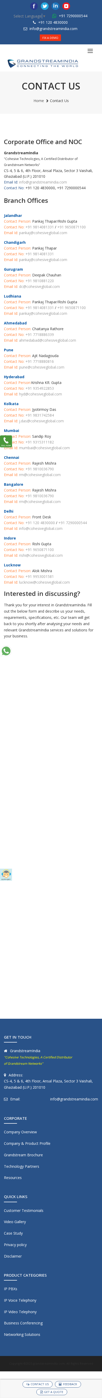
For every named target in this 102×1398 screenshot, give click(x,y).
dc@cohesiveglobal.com (39, 286)
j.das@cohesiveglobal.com (41, 420)
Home (38, 100)
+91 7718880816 (39, 361)
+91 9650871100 (71, 226)
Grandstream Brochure (23, 1154)
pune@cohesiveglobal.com (41, 367)
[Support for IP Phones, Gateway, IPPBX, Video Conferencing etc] (6, 875)
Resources (13, 1177)
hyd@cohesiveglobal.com (40, 394)
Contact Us (40, 1384)
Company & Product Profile (27, 1143)
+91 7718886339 (39, 334)
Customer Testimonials (23, 1210)
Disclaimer (13, 1256)
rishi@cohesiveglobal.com (40, 555)
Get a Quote (53, 1392)
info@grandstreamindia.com (53, 28)
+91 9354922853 (39, 388)
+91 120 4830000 (52, 22)
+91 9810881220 (39, 280)
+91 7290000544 (72, 15)
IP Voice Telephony (20, 1300)
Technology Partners (21, 1166)
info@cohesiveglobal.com (40, 528)
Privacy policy (15, 1244)
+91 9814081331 (39, 226)
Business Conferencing (23, 1322)
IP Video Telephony (20, 1311)
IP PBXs (10, 1288)
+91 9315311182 (39, 442)
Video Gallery (15, 1221)
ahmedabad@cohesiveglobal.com (47, 340)
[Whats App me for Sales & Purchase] (6, 651)
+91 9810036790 (39, 468)
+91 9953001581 (39, 576)
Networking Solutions (22, 1334)
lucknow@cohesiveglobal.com (44, 582)
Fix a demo (50, 38)
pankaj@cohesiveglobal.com (43, 232)
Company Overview (20, 1131)
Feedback (70, 1384)
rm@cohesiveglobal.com (40, 474)
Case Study (13, 1233)
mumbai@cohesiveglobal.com (44, 447)
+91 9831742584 (39, 415)
